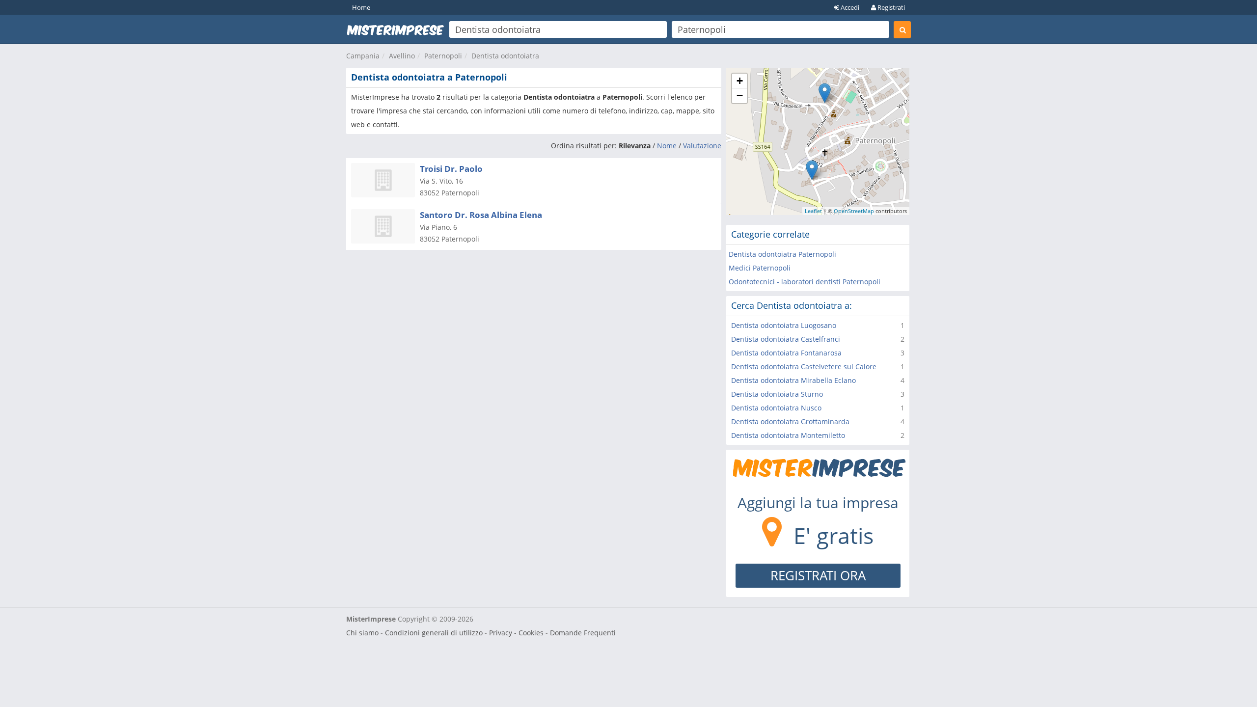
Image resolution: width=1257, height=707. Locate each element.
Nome (667, 145)
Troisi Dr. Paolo (451, 168)
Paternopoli (443, 55)
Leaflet (813, 211)
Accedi (849, 7)
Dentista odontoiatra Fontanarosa (786, 352)
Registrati (890, 7)
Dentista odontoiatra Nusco (776, 407)
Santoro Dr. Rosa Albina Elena (481, 214)
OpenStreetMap (854, 211)
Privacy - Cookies (516, 632)
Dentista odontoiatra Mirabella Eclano (793, 380)
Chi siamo (362, 632)
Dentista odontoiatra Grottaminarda (790, 421)
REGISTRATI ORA (818, 575)
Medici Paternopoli (760, 267)
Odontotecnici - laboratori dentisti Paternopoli (804, 281)
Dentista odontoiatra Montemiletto (788, 435)
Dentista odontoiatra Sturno (777, 394)
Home (361, 7)
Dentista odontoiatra (505, 55)
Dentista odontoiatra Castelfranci (785, 339)
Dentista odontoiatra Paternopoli (782, 254)
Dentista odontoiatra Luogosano (783, 325)
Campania (363, 55)
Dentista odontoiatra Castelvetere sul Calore (803, 366)
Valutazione (702, 145)
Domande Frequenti (583, 632)
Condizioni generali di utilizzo (434, 632)
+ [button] (740, 81)
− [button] (740, 95)
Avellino (402, 55)
